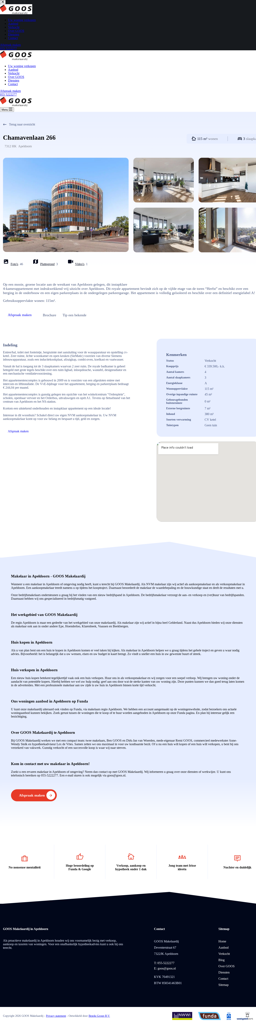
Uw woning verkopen (22, 66)
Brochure (49, 315)
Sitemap (223, 985)
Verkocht (13, 73)
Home (222, 941)
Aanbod (13, 69)
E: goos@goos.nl (165, 968)
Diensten (13, 80)
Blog (221, 960)
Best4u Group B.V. (99, 1015)
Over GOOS (16, 77)
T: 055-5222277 (164, 963)
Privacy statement (56, 1015)
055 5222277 (8, 94)
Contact (13, 84)
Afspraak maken (10, 91)
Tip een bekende (74, 315)
